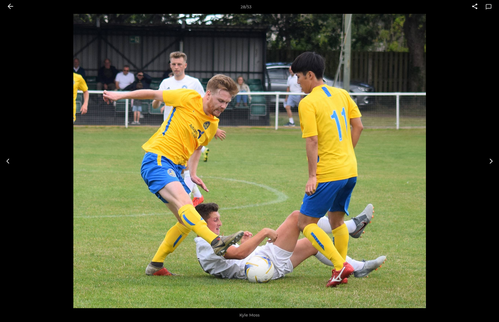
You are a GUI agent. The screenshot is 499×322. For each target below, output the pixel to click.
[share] (474, 7)
